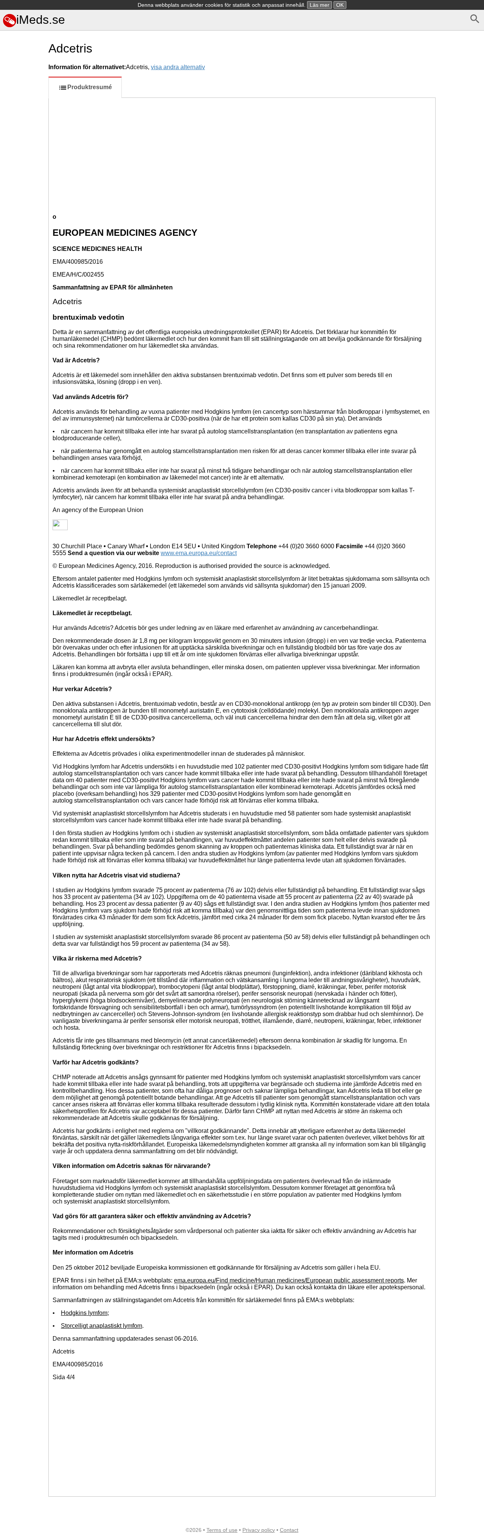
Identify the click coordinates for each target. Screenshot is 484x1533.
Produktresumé (89, 87)
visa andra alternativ (178, 67)
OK (340, 5)
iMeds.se (40, 19)
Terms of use (221, 1530)
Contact (289, 1530)
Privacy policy (258, 1530)
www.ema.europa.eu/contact (199, 553)
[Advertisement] (22, 337)
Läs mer (319, 5)
